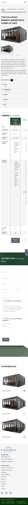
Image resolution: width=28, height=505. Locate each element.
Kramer (3, 9)
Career (3, 486)
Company (5, 272)
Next (16, 55)
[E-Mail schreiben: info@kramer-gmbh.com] (26, 254)
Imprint (2, 501)
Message (4, 304)
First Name (5, 289)
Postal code (5, 278)
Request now (15, 240)
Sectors (3, 479)
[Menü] (25, 2)
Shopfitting (4, 472)
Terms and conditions (20, 501)
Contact (3, 488)
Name (4, 284)
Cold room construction (7, 467)
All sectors (21, 9)
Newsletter (5, 316)
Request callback (6, 299)
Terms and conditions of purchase (8, 503)
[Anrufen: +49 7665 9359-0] (26, 250)
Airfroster (3, 477)
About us (3, 481)
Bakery (3, 10)
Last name (17, 289)
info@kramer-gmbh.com (7, 461)
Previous (11, 55)
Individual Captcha (7, 323)
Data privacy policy (10, 501)
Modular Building (11, 9)
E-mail (4, 292)
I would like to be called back (12, 301)
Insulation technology (6, 470)
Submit (6, 339)
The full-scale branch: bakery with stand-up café (14, 12)
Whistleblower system (21, 503)
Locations (3, 484)
